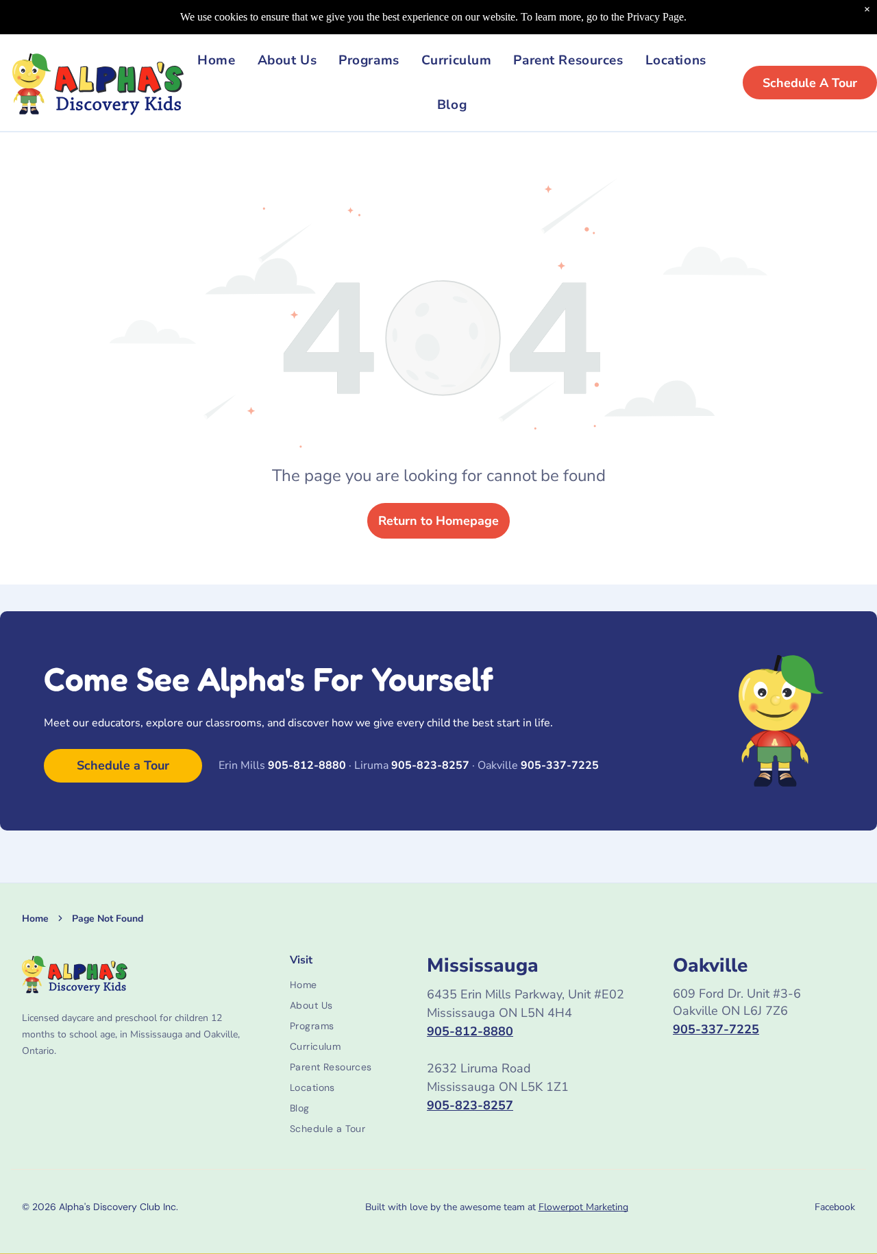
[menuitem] (216, 60)
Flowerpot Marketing (583, 1207)
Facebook (835, 1207)
